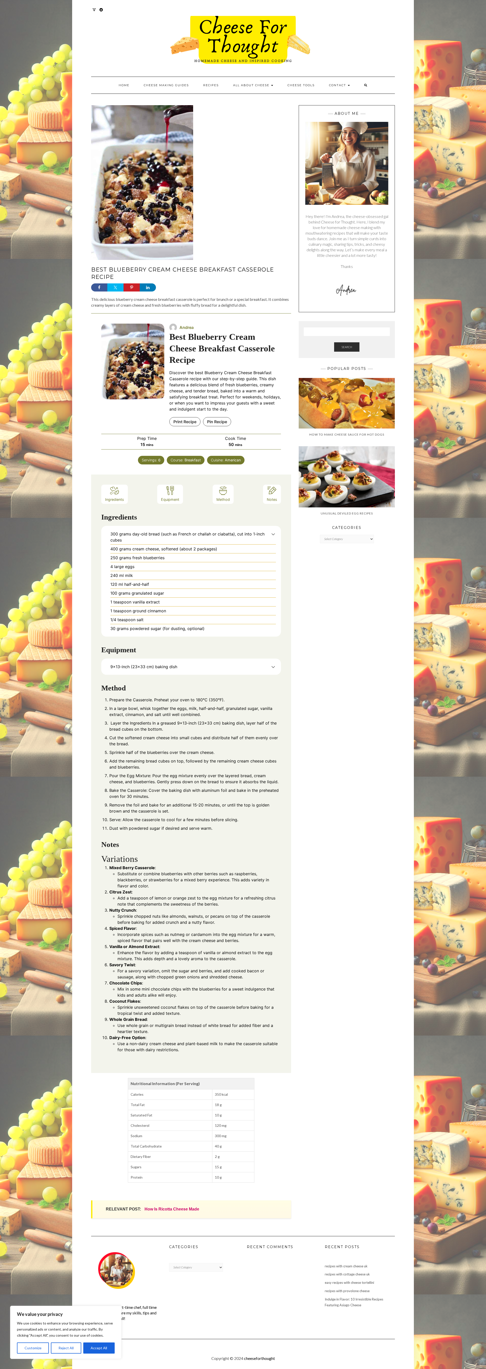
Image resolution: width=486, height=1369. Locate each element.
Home (124, 85)
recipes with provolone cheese (347, 1291)
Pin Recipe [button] (217, 421)
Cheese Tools (301, 85)
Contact (338, 85)
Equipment (170, 499)
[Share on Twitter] (115, 287)
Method (223, 499)
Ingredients (114, 499)
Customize (33, 1348)
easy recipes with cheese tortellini (349, 1283)
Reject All (66, 1348)
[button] (273, 533)
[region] (66, 1332)
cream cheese (156, 737)
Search (346, 347)
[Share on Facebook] (99, 287)
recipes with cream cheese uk (346, 1266)
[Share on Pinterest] (132, 287)
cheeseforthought (259, 1358)
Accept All (99, 1348)
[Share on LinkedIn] (148, 287)
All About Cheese (252, 85)
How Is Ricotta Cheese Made (172, 1209)
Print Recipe (184, 421)
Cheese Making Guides (166, 85)
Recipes (211, 85)
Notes (272, 499)
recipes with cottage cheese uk (347, 1274)
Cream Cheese (238, 372)
